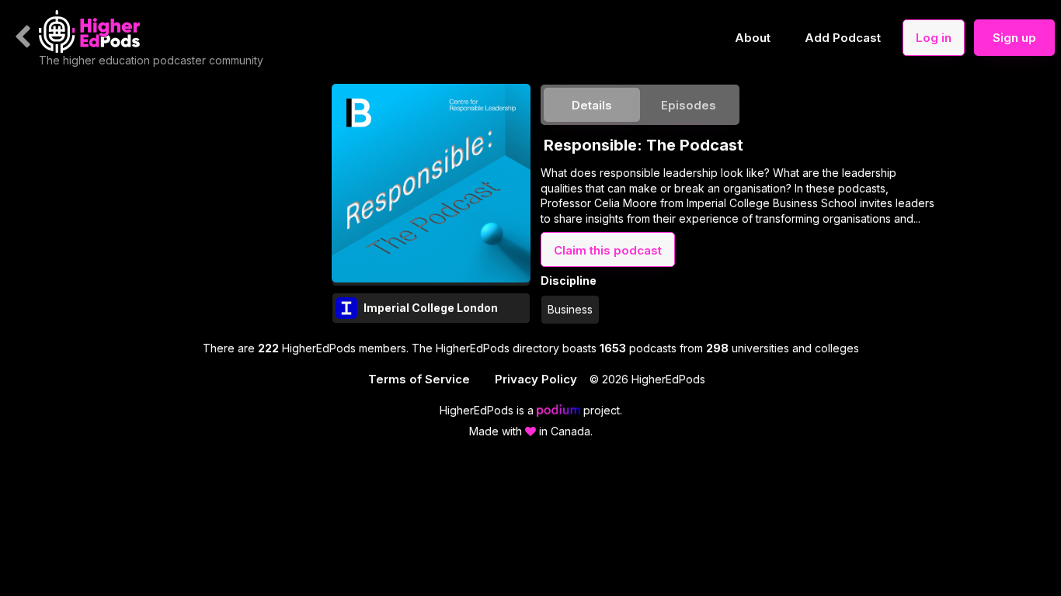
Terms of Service (419, 379)
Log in (933, 37)
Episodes (688, 105)
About (753, 37)
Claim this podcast (608, 250)
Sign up (1014, 37)
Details (592, 105)
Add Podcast (843, 37)
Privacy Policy (536, 379)
